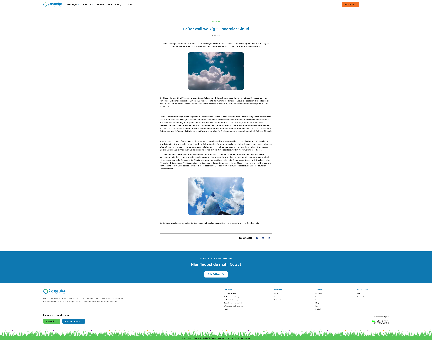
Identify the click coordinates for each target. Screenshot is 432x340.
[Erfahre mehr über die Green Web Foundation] (376, 321)
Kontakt (128, 4)
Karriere (100, 4)
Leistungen (72, 4)
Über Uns (318, 294)
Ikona (276, 294)
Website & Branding (231, 300)
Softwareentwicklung (231, 297)
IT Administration (230, 294)
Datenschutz (361, 297)
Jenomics (216, 21)
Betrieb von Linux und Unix (233, 303)
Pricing (118, 4)
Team (317, 297)
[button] (216, 274)
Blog (110, 4)
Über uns (87, 4)
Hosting (227, 309)
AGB (358, 294)
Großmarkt (278, 300)
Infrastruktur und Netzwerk (233, 306)
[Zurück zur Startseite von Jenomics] (52, 4)
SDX (275, 297)
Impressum (361, 300)
